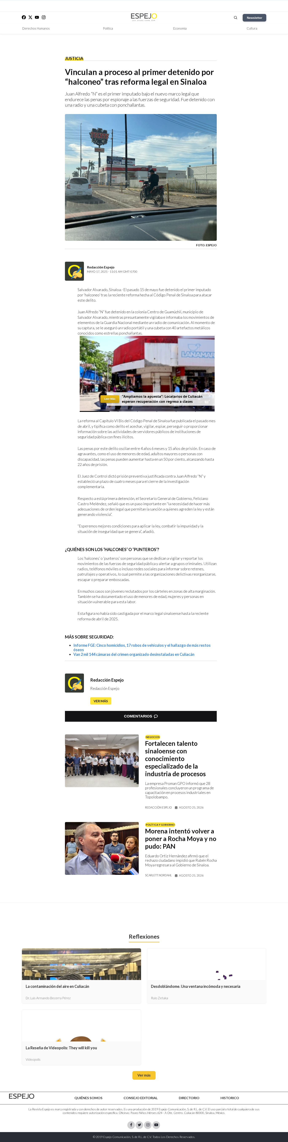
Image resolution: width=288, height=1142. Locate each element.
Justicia (74, 58)
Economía (180, 28)
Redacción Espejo (107, 679)
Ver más (101, 701)
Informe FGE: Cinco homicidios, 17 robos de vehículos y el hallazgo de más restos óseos (142, 647)
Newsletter (254, 17)
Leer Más (109, 399)
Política (108, 28)
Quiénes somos (88, 1098)
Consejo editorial (141, 1098)
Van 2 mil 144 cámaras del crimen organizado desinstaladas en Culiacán (133, 654)
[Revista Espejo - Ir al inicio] (21, 1096)
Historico (230, 1098)
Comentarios (138, 716)
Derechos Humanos (36, 28)
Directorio (189, 1098)
